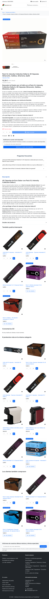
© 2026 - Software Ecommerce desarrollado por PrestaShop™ (24, 597)
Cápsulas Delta (6, 77)
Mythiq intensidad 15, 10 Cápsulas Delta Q (13, 285)
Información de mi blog (8, 590)
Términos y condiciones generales (33, 558)
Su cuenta (4, 577)
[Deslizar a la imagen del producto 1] (6, 67)
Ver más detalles (31, 291)
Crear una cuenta (6, 584)
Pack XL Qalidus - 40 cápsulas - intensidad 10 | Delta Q (10, 318)
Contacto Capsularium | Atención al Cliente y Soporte (35, 563)
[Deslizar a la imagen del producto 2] (15, 67)
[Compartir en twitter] (11, 136)
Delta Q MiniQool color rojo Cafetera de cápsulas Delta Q (35, 428)
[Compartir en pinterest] (14, 136)
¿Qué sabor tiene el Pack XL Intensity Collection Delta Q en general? (23, 168)
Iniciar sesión (5, 582)
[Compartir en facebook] (9, 136)
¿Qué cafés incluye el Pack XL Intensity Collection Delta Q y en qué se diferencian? (23, 165)
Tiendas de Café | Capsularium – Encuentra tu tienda (35, 570)
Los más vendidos (6, 562)
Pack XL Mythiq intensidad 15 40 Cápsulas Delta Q (34, 285)
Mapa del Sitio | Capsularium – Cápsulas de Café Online (35, 566)
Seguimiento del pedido (8, 580)
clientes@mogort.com (32, 590)
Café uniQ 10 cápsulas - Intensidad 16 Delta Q (12, 363)
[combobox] (37, 5)
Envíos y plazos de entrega (31, 573)
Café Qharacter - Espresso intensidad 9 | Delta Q (35, 253)
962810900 (29, 589)
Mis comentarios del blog (8, 586)
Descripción (6, 177)
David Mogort (28, 560)
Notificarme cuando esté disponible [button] (24, 147)
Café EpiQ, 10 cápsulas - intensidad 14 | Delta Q (12, 253)
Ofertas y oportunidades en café (10, 558)
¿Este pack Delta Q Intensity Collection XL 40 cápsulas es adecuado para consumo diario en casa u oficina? (23, 160)
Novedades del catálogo (8, 560)
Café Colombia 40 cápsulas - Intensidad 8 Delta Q (36, 461)
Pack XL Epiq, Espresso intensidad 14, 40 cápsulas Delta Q (36, 363)
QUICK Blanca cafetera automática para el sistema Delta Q (13, 428)
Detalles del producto (8, 222)
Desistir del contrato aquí (8, 588)
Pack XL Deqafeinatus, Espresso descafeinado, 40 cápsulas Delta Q (11, 530)
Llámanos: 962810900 (7, 1)
